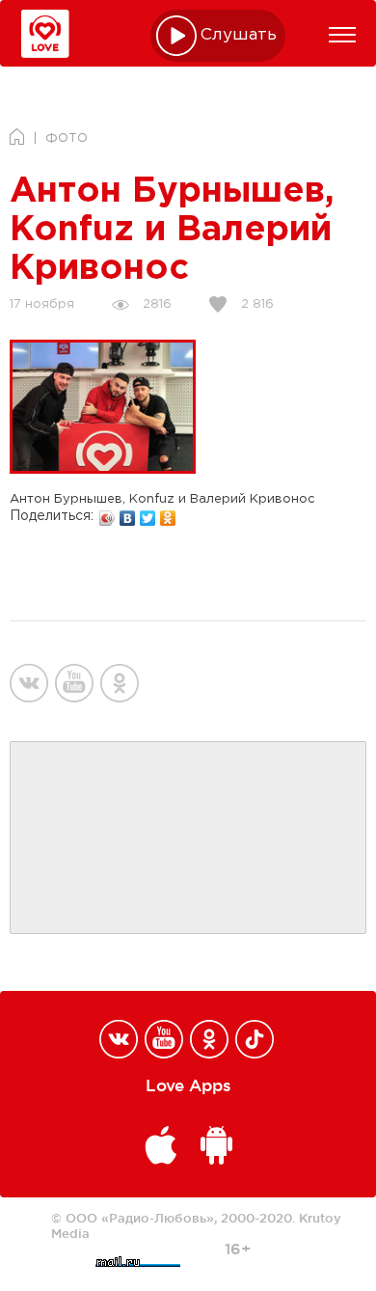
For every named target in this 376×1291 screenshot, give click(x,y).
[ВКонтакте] (128, 513)
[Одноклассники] (168, 513)
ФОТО (66, 138)
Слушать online (239, 35)
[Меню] (342, 34)
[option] (103, 407)
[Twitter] (148, 513)
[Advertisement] (188, 838)
